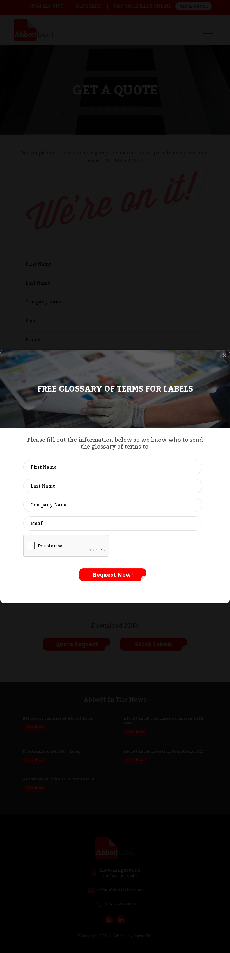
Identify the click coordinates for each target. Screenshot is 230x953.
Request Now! (113, 574)
